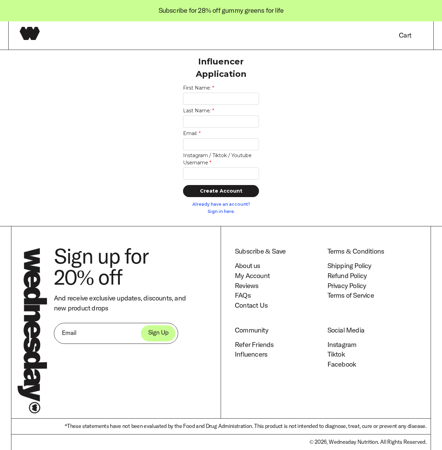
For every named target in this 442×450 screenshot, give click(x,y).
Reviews (246, 286)
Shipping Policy (349, 266)
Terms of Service (350, 296)
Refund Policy (347, 276)
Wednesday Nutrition (353, 442)
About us (247, 266)
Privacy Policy (346, 286)
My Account (252, 276)
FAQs (243, 296)
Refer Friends (254, 344)
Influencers (251, 354)
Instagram (342, 344)
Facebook (341, 364)
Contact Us (251, 306)
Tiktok (336, 354)
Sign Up (158, 333)
